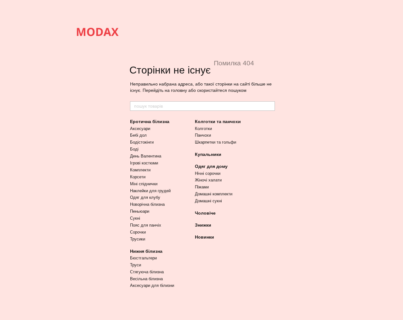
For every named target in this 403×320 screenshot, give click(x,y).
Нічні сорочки (207, 173)
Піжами (202, 187)
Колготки (203, 128)
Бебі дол (138, 135)
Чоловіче (205, 213)
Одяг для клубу (145, 197)
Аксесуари (140, 128)
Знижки (203, 225)
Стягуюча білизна (147, 272)
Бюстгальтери (143, 258)
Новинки (204, 237)
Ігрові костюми (144, 163)
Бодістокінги (142, 142)
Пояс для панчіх (145, 225)
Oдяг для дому (211, 166)
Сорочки (138, 232)
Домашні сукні (208, 201)
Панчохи (203, 135)
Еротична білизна (149, 121)
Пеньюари (139, 211)
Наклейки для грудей (150, 190)
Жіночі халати (208, 180)
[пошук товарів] (270, 106)
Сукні (135, 218)
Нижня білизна (146, 251)
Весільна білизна (146, 278)
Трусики (137, 239)
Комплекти (140, 170)
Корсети (137, 177)
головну (179, 90)
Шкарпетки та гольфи (215, 142)
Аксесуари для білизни (152, 285)
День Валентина (145, 156)
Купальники (208, 154)
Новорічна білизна (147, 204)
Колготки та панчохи (218, 121)
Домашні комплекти (213, 194)
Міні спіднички (143, 183)
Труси (135, 265)
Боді (134, 149)
